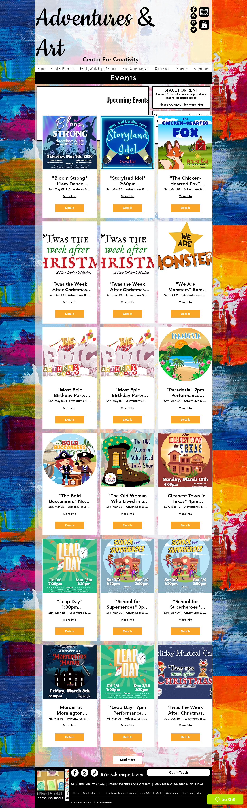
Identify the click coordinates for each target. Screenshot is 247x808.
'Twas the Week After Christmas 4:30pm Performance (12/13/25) (69, 286)
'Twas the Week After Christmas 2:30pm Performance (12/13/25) (127, 286)
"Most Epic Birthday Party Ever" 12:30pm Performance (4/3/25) (69, 392)
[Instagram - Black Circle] (193, 23)
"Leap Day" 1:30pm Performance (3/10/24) (70, 604)
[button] (204, 24)
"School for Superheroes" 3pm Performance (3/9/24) (127, 604)
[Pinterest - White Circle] (94, 773)
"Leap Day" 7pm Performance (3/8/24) (127, 710)
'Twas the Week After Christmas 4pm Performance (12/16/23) (185, 710)
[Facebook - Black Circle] (193, 9)
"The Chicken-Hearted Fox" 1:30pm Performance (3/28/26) (185, 180)
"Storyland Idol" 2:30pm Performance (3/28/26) (128, 180)
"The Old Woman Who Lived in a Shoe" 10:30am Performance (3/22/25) (127, 498)
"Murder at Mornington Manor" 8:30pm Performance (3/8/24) (69, 710)
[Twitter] (193, 29)
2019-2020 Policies (105, 802)
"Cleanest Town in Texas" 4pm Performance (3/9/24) (185, 498)
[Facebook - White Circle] (75, 773)
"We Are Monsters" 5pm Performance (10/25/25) (185, 286)
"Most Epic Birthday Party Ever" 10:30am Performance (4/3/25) (127, 392)
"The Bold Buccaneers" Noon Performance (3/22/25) (69, 498)
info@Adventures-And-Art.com (129, 784)
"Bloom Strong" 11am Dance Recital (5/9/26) (70, 180)
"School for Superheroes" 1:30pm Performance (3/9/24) (185, 604)
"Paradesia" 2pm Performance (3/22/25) (185, 392)
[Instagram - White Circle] (84, 773)
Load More (127, 759)
